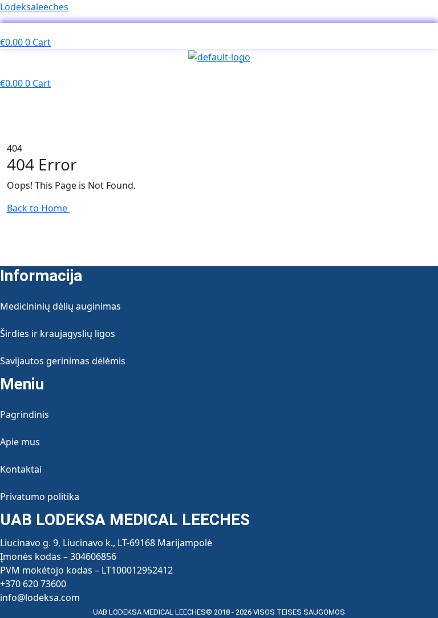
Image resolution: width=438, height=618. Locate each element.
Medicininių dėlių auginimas (60, 306)
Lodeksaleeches (34, 7)
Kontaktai (21, 469)
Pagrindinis (24, 414)
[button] (218, 29)
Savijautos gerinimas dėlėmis (62, 361)
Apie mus (20, 442)
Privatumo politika (39, 496)
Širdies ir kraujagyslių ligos (57, 333)
